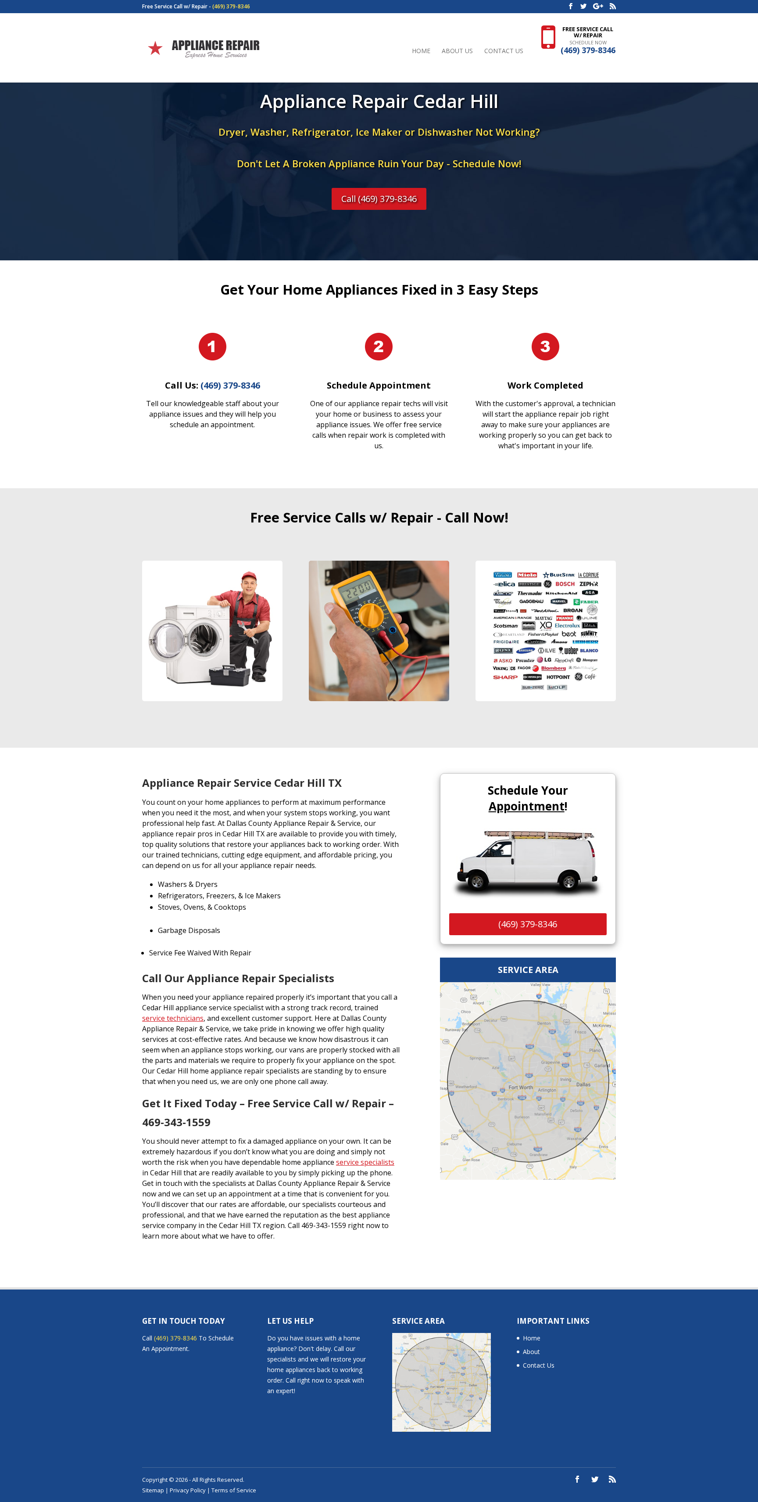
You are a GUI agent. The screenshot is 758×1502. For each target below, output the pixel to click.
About (531, 1351)
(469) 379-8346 (231, 6)
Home (421, 51)
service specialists (365, 1162)
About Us (457, 51)
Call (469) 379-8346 (379, 198)
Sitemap (153, 1490)
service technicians (173, 1018)
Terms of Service (233, 1490)
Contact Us (503, 51)
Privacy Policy (188, 1490)
